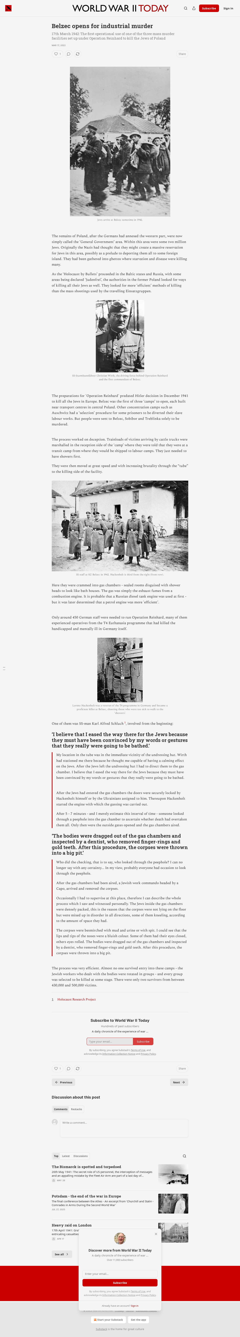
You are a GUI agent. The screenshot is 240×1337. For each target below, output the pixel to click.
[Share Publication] (194, 8)
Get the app (138, 1319)
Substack (101, 1329)
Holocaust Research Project (76, 999)
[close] (156, 1234)
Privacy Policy (148, 1295)
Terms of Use (138, 1291)
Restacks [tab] (76, 1109)
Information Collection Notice (118, 1295)
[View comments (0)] (68, 54)
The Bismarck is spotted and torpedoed (86, 1166)
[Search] (185, 8)
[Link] (47, 740)
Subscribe (209, 8)
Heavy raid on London (72, 1225)
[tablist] (68, 1109)
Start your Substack (110, 1319)
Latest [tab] (66, 1156)
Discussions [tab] (81, 1156)
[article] (120, 1176)
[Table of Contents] (4, 668)
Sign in (228, 8)
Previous (66, 1082)
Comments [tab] (60, 1109)
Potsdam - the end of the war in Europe (86, 1196)
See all (59, 1254)
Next (176, 1082)
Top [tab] (56, 1156)
